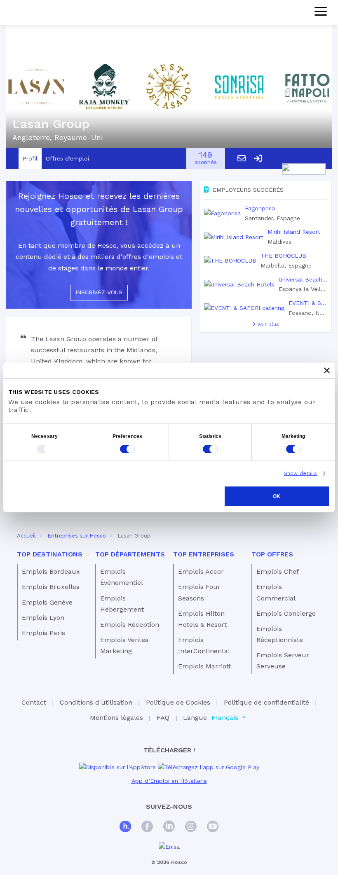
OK (276, 496)
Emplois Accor (201, 571)
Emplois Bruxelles (51, 587)
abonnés (206, 158)
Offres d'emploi (67, 158)
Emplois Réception (129, 624)
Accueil (26, 536)
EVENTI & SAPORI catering (308, 303)
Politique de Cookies (178, 702)
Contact (33, 702)
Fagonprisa (260, 208)
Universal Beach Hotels (303, 279)
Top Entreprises (203, 554)
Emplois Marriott (204, 666)
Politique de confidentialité (266, 702)
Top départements (130, 554)
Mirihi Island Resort (294, 231)
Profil (30, 158)
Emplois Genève (47, 602)
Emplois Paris (43, 633)
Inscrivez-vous (98, 292)
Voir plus (267, 324)
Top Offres (272, 554)
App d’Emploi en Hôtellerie (169, 780)
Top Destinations (49, 554)
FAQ (163, 717)
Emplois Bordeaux (51, 571)
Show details (300, 473)
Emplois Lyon (43, 617)
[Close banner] (327, 370)
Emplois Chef (277, 571)
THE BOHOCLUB (283, 255)
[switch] (127, 449)
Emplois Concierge (286, 613)
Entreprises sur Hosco (76, 536)
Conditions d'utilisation (96, 702)
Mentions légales (116, 717)
